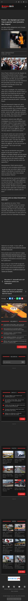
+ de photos (21, 494)
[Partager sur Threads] (15, 298)
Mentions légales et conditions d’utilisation (14, 589)
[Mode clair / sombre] (2, 2)
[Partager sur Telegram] (20, 298)
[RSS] (26, 2)
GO (23, 362)
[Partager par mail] (22, 298)
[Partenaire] (14, 579)
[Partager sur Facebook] (12, 298)
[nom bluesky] (19, 2)
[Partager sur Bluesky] (10, 298)
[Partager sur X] (7, 298)
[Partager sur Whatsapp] (17, 298)
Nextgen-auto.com (11, 596)
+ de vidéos (21, 571)
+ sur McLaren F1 (22, 347)
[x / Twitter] (21, 2)
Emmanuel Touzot (9, 52)
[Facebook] (16, 2)
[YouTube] (23, 2)
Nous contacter (14, 591)
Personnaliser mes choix (14, 599)
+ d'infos (22, 419)
